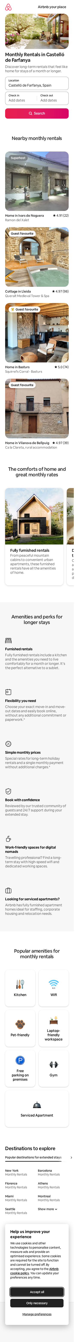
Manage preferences (37, 1314)
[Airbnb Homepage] (8, 7)
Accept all (37, 1292)
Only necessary (37, 1303)
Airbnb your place (52, 7)
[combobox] (37, 85)
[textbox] (21, 100)
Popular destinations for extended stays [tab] (33, 1157)
